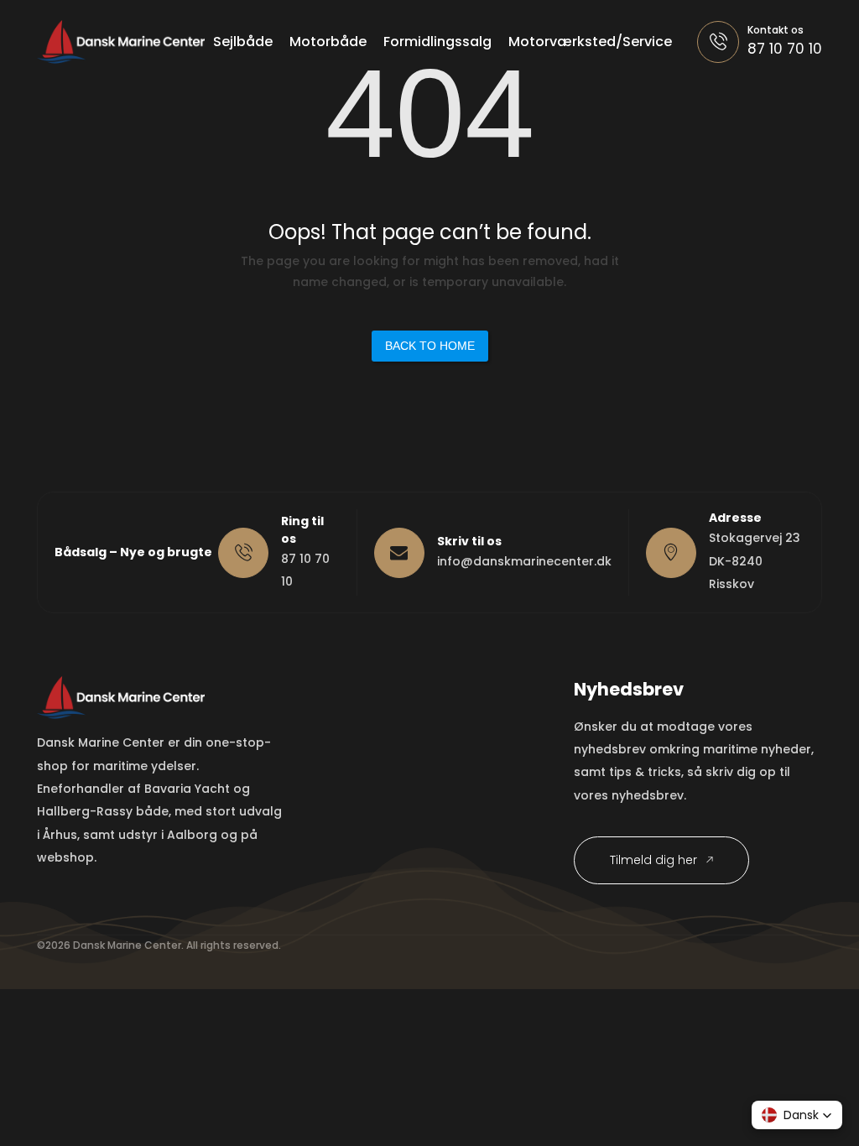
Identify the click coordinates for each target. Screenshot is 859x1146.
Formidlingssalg (437, 41)
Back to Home (430, 345)
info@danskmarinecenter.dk (524, 561)
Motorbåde (328, 41)
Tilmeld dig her (655, 860)
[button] (797, 1115)
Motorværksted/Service (590, 41)
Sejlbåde (243, 41)
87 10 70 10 (784, 49)
